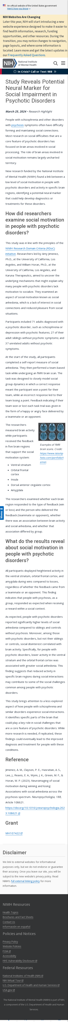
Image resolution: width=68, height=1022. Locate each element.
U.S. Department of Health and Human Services (30, 985)
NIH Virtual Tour (12, 980)
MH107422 (12, 833)
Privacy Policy (10, 941)
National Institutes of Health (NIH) (22, 975)
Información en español (16, 926)
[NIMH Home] (20, 63)
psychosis (17, 125)
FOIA (6, 951)
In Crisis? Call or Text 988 (35, 71)
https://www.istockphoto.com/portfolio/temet (51, 458)
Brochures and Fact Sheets (18, 917)
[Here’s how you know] (34, 7)
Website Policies (12, 946)
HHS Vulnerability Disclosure (19, 960)
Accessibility (9, 956)
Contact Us (9, 922)
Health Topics (10, 912)
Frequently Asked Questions (26, 55)
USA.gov (8, 990)
